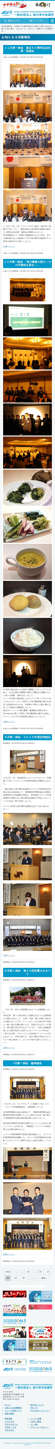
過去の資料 (9, 1413)
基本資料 (8, 1419)
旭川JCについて (37, 1405)
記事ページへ (9, 246)
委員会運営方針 (11, 1424)
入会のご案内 (35, 1421)
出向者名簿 (9, 1421)
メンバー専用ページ (13, 1411)
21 (48, 1272)
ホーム (8, 1405)
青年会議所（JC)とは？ (40, 1411)
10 (28, 1272)
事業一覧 (34, 1408)
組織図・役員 (10, 1427)
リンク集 (34, 1424)
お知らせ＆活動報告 (13, 1408)
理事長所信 (9, 1430)
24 (23, 1278)
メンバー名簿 (35, 1419)
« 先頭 (7, 1272)
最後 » (44, 1278)
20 (40, 1272)
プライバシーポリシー (39, 1427)
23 (16, 1278)
